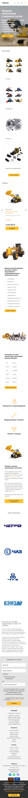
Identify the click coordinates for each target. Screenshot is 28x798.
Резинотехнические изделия (14, 758)
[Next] (25, 210)
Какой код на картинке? (10, 684)
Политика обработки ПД (14, 724)
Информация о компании (14, 713)
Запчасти (14, 755)
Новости (14, 741)
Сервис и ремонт (14, 736)
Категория (14, 65)
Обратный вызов (15, 3)
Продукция (14, 753)
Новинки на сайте (14, 732)
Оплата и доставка (14, 730)
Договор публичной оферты (14, 738)
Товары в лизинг (14, 734)
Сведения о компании (14, 715)
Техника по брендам (14, 751)
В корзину (12, 228)
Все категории (14, 175)
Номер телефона (7, 670)
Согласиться (14, 795)
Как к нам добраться (14, 720)
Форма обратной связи (14, 719)
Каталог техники (10, 310)
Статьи (14, 739)
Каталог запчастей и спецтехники (14, 501)
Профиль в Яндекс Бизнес (14, 717)
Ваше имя (5, 665)
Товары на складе (14, 747)
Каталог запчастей (11, 387)
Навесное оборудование (14, 756)
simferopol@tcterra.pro (14, 769)
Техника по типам (14, 750)
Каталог (8, 35)
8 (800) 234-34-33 (14, 771)
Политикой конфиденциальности (14, 791)
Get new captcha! (3, 681)
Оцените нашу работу (14, 722)
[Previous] (2, 210)
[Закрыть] (26, 9)
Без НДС (9, 219)
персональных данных (17, 699)
